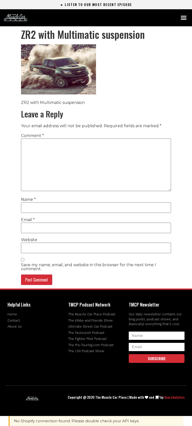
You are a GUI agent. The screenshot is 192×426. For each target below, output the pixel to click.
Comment (32, 136)
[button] (183, 18)
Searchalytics (174, 397)
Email (28, 220)
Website (29, 240)
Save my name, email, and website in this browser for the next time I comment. (88, 267)
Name (28, 200)
